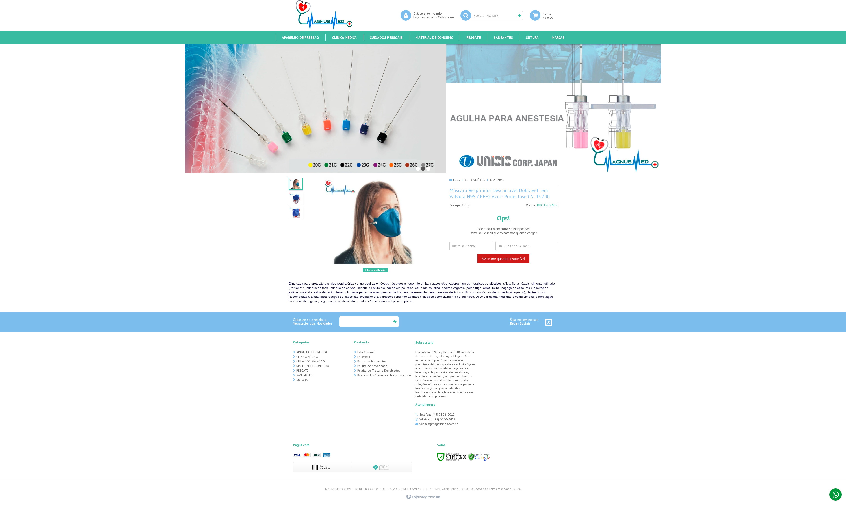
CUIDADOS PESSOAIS (310, 361)
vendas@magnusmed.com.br (438, 424)
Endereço (363, 357)
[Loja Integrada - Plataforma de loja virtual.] (423, 497)
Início (456, 180)
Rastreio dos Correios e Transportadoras (384, 375)
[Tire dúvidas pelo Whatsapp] (835, 494)
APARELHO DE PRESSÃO (312, 352)
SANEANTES (304, 375)
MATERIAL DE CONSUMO (312, 366)
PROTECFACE (547, 205)
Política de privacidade (372, 366)
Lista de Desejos (377, 270)
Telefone (437, 415)
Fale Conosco (366, 352)
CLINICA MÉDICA (475, 180)
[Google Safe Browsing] (479, 456)
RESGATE (302, 371)
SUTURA (302, 380)
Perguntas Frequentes (371, 361)
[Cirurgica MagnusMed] (324, 15)
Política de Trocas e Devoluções (378, 371)
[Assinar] (395, 321)
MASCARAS (497, 180)
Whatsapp (437, 419)
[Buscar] (519, 15)
